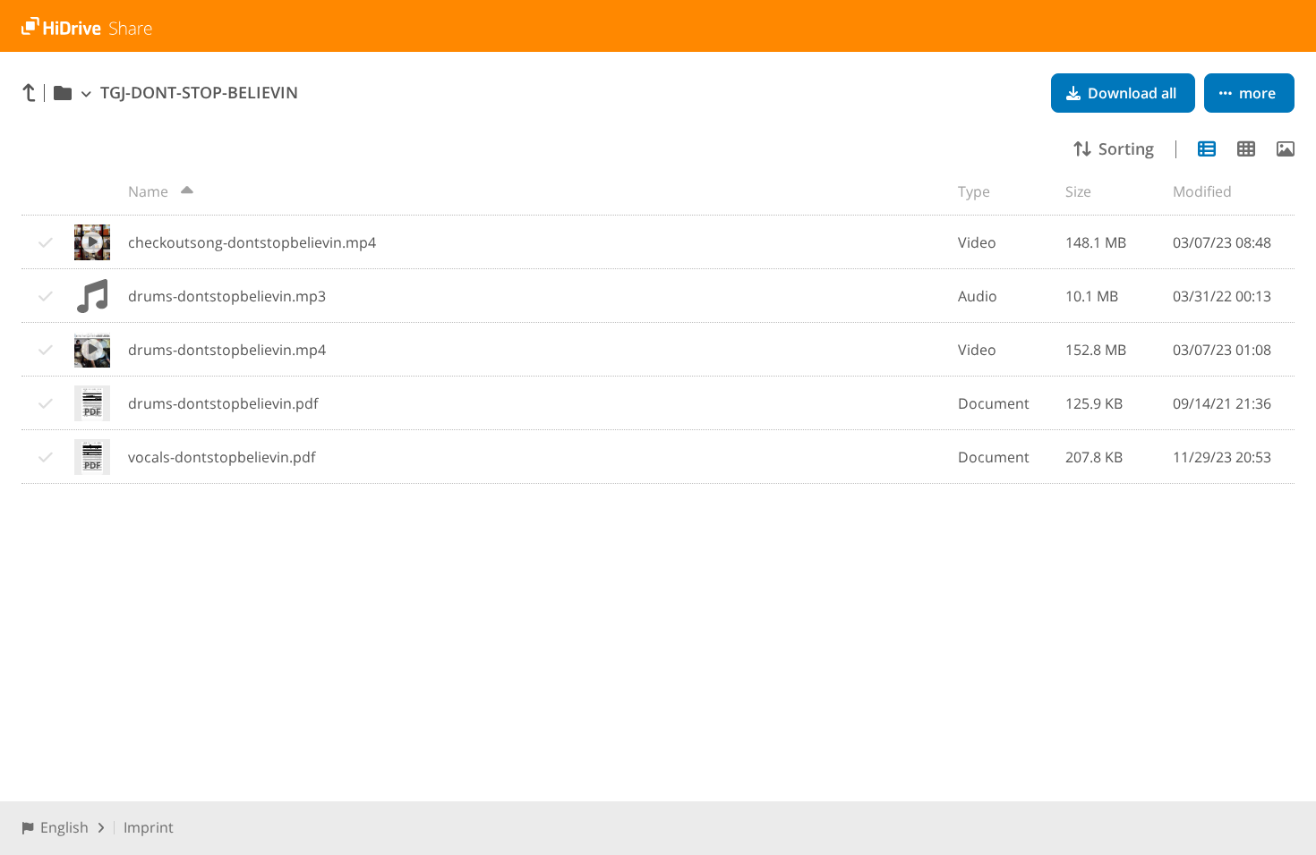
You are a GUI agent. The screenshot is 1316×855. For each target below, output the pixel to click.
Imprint (149, 827)
